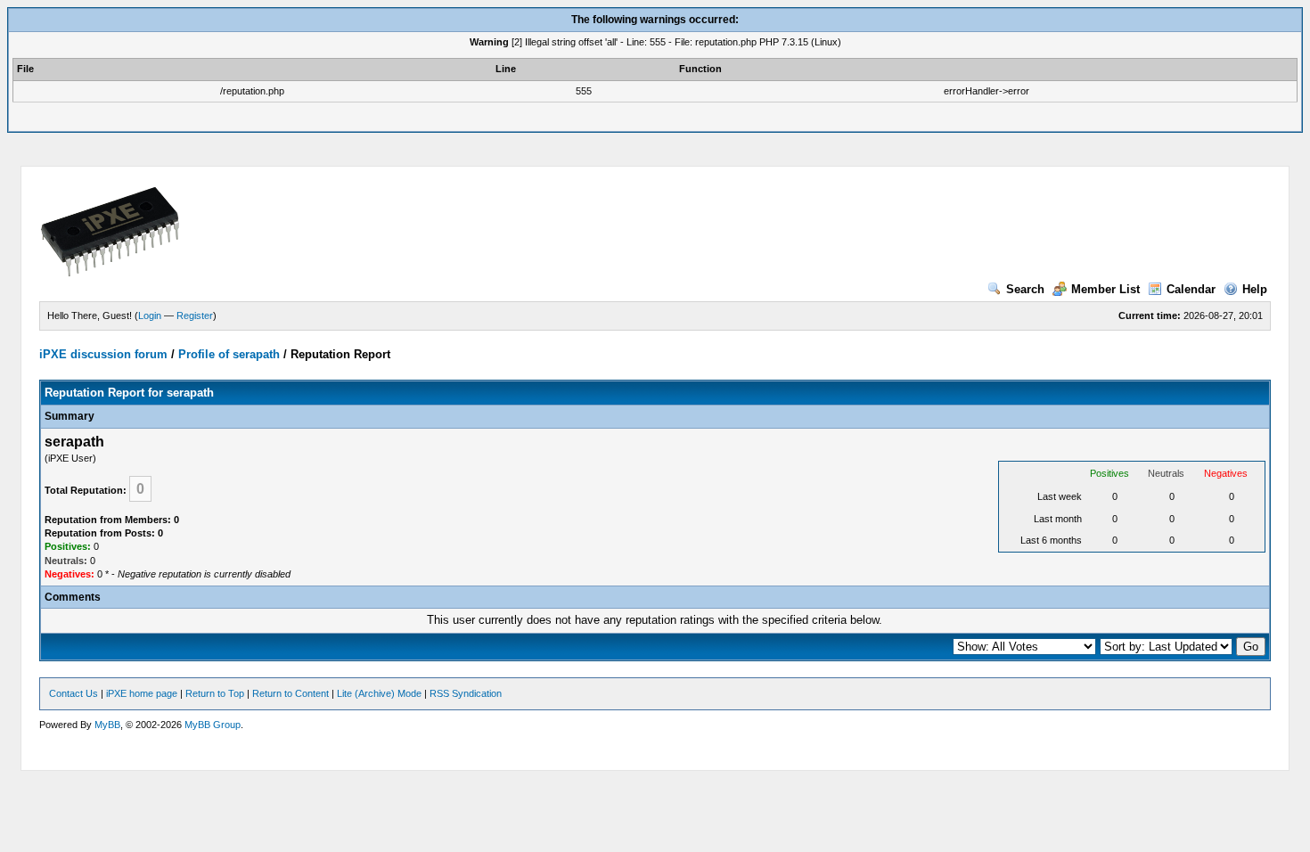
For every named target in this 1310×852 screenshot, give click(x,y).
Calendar (1191, 289)
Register (194, 315)
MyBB (107, 724)
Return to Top (214, 693)
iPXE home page (141, 693)
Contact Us (73, 693)
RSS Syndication (466, 693)
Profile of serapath (229, 354)
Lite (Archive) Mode (379, 693)
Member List (1105, 289)
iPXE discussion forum (103, 354)
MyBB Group (212, 724)
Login (149, 315)
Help (1254, 289)
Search (1025, 289)
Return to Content (290, 693)
